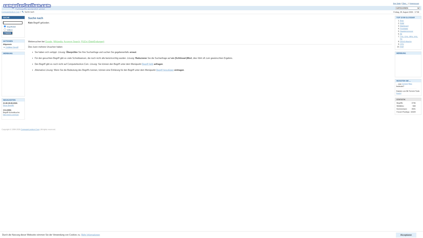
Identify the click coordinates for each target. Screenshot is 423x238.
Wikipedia (58, 41)
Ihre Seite (397, 3)
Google (48, 41)
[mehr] (398, 93)
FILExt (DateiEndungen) (92, 41)
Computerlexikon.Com (10, 12)
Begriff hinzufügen (165, 70)
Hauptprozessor (406, 31)
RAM (402, 23)
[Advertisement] (66, 32)
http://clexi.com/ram (11, 115)
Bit (401, 34)
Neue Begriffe (8, 105)
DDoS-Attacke (406, 41)
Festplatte (404, 29)
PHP (402, 47)
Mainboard (404, 26)
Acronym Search (72, 41)
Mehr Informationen (90, 235)
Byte (402, 21)
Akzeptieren (406, 235)
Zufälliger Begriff (11, 47)
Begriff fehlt (147, 64)
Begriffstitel (11, 27)
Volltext (10, 30)
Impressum (414, 3)
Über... (404, 3)
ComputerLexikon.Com (30, 129)
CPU (402, 44)
